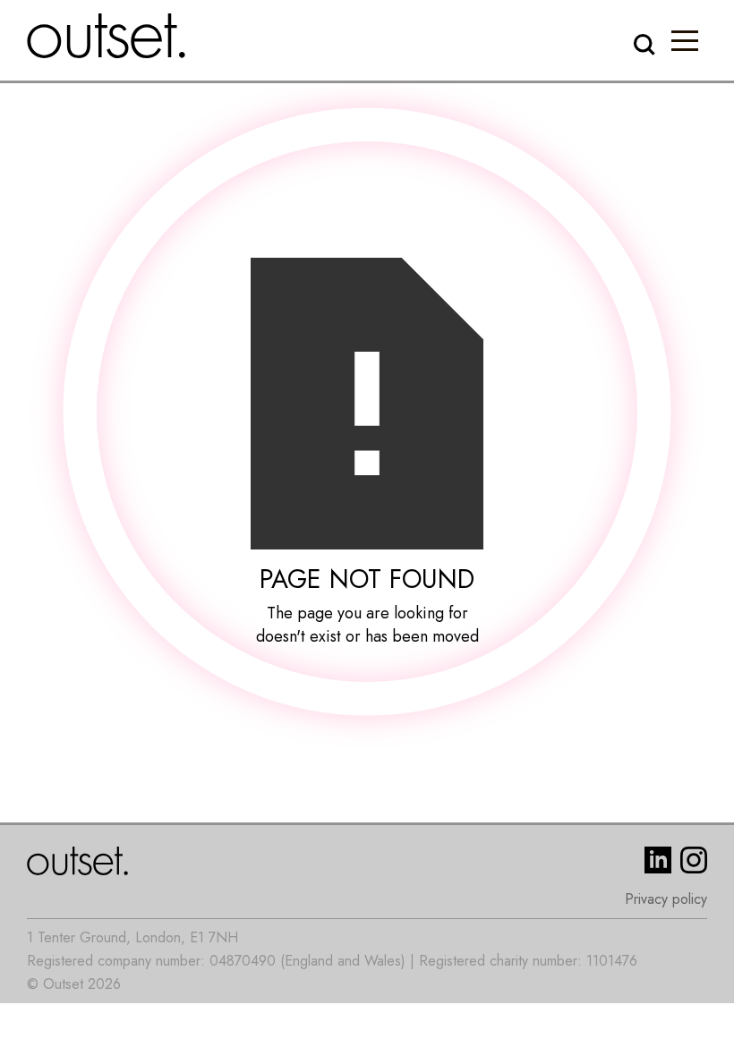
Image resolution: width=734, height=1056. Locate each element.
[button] (684, 40)
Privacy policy (666, 899)
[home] (106, 35)
